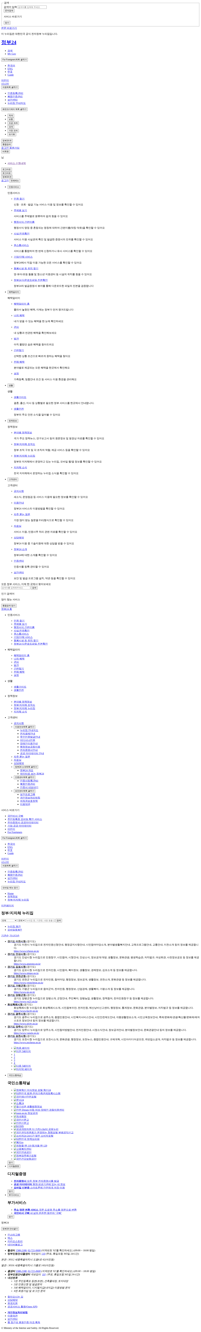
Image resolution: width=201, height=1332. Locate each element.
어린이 (5, 80)
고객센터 (13, 479)
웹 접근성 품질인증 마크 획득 (24, 1322)
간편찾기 (19, 350)
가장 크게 (13, 130)
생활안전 (19, 409)
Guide (11, 74)
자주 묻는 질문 (22, 514)
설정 (16, 373)
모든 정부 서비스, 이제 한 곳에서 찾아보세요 (26, 584)
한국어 (11, 65)
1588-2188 (21, 1250)
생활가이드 (20, 397)
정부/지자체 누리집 (24, 455)
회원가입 (14, 148)
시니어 (5, 83)
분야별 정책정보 (23, 432)
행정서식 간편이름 (24, 222)
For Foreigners (15, 59)
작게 (11, 115)
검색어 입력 (10, 7)
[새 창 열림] (32, 1090)
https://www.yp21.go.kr (25, 1001)
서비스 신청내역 (17, 163)
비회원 (6, 151)
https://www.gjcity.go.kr (26, 1023)
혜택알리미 (14, 292)
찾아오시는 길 (15, 1296)
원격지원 (13, 1303)
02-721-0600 (34, 1250)
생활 (11, 385)
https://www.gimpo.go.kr (26, 973)
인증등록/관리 (15, 93)
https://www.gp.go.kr (24, 992)
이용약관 (13, 1315)
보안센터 (13, 99)
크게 (11, 127)
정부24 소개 (20, 549)
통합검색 (7, 144)
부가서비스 (14, 1195)
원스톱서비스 (21, 245)
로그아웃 (7, 169)
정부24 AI (7, 140)
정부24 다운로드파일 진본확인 (31, 280)
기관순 (5, 935)
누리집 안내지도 (17, 103)
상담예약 (19, 537)
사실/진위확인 (22, 233)
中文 (10, 71)
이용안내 (19, 502)
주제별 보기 (20, 210)
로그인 (5, 148)
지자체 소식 (20, 467)
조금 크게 (13, 123)
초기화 (12, 134)
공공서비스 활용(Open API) (22, 1306)
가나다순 (14, 935)
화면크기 (14, 109)
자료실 (17, 526)
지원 (10, 87)
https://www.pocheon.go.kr (27, 1042)
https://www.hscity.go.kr (26, 1011)
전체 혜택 (19, 362)
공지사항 (19, 491)
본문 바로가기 (9, 28)
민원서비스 (14, 187)
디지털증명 (14, 1166)
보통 (11, 119)
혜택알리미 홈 (22, 303)
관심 (16, 327)
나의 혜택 (19, 315)
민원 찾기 (19, 198)
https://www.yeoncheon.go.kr (28, 982)
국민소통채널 (15, 1075)
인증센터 (19, 561)
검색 (59, 920)
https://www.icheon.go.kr (26, 951)
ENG (10, 68)
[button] (10, 50)
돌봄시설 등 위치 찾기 (26, 268)
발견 (16, 338)
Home (11, 893)
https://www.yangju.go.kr (26, 1033)
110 (43, 1253)
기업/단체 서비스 (23, 257)
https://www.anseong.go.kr (27, 963)
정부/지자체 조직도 (24, 444)
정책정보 (13, 421)
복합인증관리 (15, 96)
